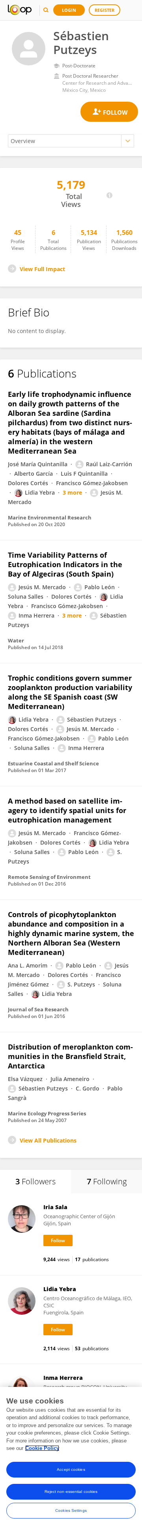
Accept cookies (71, 1469)
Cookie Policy (42, 1448)
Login (69, 10)
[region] (71, 1457)
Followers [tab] (35, 1181)
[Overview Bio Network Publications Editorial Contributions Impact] (71, 140)
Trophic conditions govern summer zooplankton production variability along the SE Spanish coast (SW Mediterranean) (70, 692)
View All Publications (48, 1140)
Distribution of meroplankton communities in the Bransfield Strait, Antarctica (70, 1056)
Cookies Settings (71, 1510)
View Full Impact (42, 269)
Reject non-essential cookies (71, 1491)
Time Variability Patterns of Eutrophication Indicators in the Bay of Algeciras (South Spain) (65, 564)
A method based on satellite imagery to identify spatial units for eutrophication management (67, 810)
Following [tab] (107, 1181)
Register (104, 10)
